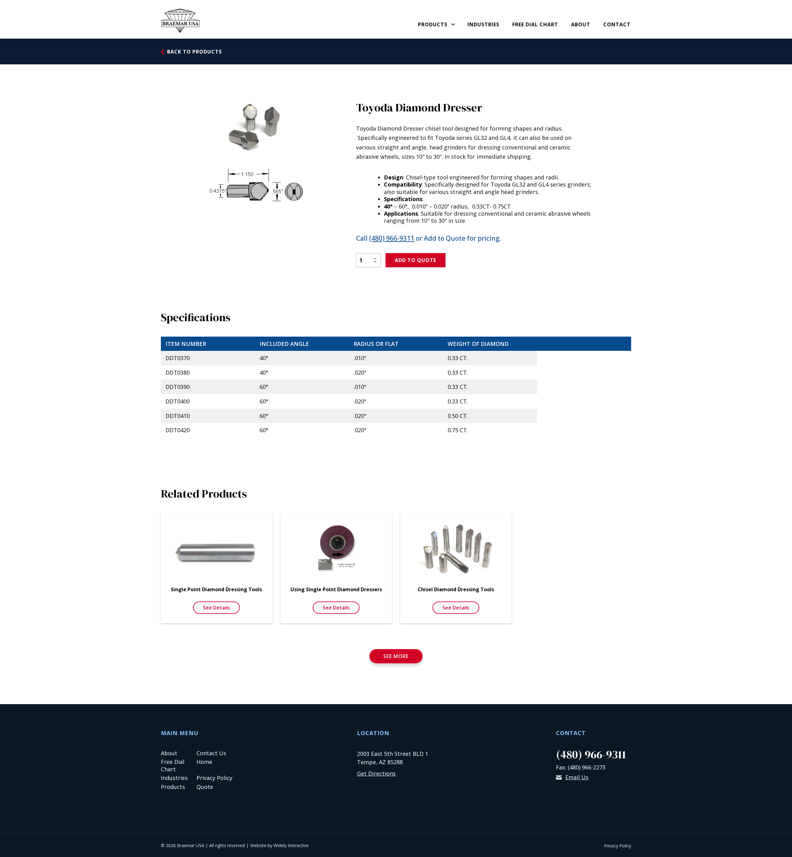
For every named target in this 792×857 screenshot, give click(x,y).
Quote (204, 786)
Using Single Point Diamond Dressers (336, 589)
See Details (216, 607)
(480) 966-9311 (391, 238)
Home (204, 761)
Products (432, 25)
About (580, 25)
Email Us (576, 777)
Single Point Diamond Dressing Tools (216, 589)
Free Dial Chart (535, 25)
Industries (483, 25)
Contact (617, 25)
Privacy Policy (214, 778)
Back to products (194, 52)
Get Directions (376, 773)
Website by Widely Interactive (279, 845)
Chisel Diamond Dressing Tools (456, 589)
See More (396, 656)
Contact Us (211, 753)
